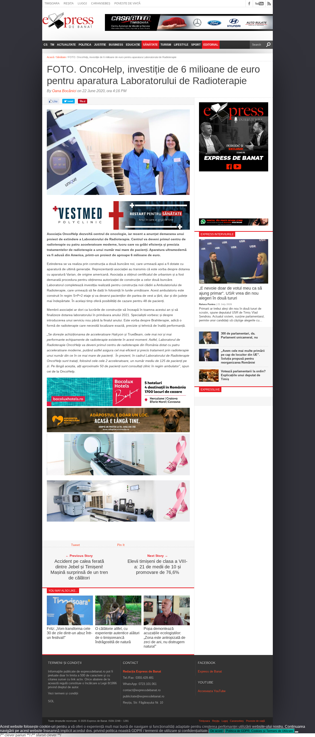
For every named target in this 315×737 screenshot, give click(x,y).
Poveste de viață (127, 3)
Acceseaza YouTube (212, 691)
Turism (165, 44)
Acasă (50, 57)
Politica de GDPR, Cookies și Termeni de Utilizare (259, 731)
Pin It (121, 545)
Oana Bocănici (64, 91)
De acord (216, 731)
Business (116, 44)
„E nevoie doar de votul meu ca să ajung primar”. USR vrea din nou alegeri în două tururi (230, 293)
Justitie (100, 44)
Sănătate (150, 44)
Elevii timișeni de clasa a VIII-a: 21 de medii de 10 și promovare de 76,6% (157, 567)
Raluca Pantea (207, 304)
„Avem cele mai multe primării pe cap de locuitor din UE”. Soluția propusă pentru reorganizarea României (243, 356)
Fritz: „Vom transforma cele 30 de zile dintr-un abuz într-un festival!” (69, 633)
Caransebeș (100, 3)
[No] (296, 732)
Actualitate (66, 44)
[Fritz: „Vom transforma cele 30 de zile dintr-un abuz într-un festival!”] (70, 624)
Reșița (69, 3)
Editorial (210, 44)
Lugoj (82, 3)
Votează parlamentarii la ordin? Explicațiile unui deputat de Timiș (243, 375)
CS (46, 44)
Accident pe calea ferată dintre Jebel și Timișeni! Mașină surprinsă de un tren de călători (79, 569)
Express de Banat (210, 671)
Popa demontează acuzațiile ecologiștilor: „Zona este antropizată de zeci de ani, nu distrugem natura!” (164, 637)
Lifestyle (181, 44)
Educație (133, 44)
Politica (85, 44)
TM (52, 44)
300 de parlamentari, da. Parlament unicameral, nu (239, 335)
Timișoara (52, 3)
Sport (196, 44)
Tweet (75, 545)
